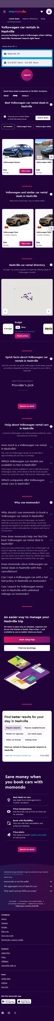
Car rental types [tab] (35, 734)
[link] (18, 157)
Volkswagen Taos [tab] (24, 127)
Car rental (12, 901)
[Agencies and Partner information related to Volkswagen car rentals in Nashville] (51, 265)
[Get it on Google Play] (8, 1001)
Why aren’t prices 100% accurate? (20, 891)
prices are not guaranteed (13, 874)
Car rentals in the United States (30, 901)
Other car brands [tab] (13, 740)
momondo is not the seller (16, 882)
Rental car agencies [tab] (14, 734)
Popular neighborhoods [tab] (35, 728)
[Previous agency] (5, 311)
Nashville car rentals (36, 903)
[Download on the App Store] (24, 1001)
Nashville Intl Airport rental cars (18, 756)
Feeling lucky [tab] (31, 740)
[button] (4, 11)
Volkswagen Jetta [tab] (43, 127)
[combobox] (9, 46)
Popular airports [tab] (13, 728)
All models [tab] (7, 127)
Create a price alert (38, 835)
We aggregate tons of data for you (20, 886)
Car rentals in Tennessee (16, 903)
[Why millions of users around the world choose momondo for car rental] (51, 502)
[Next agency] (48, 311)
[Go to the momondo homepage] (17, 11)
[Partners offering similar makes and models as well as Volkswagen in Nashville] (51, 194)
